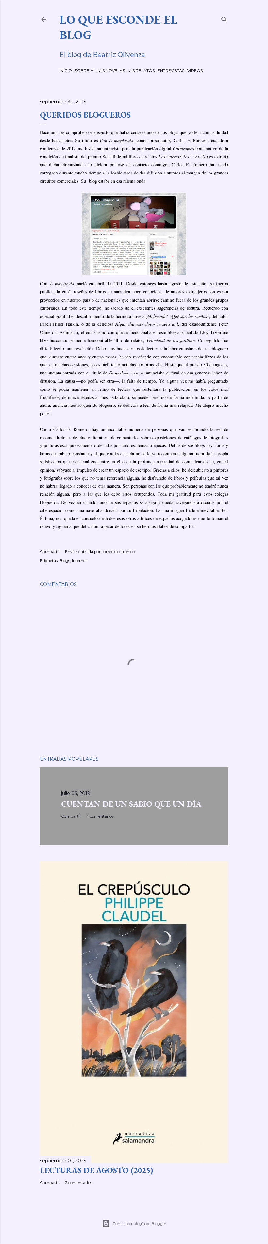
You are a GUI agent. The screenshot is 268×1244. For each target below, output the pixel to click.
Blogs (64, 560)
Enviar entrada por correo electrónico (100, 551)
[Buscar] (224, 18)
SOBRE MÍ (85, 70)
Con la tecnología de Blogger (139, 1223)
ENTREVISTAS (171, 70)
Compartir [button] (50, 551)
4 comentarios (99, 816)
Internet (79, 560)
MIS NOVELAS (111, 70)
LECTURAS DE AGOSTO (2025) (96, 1170)
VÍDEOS (195, 70)
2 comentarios (78, 1182)
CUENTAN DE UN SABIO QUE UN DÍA (131, 804)
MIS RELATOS (141, 70)
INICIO (65, 70)
